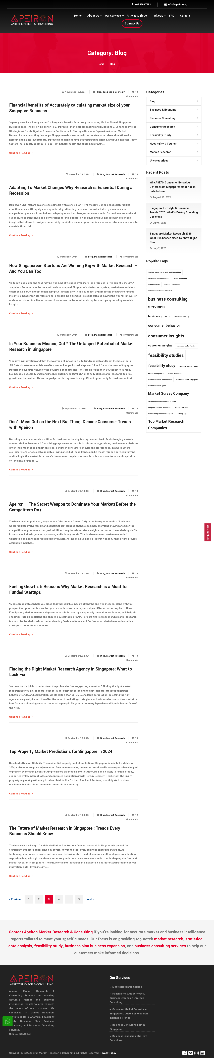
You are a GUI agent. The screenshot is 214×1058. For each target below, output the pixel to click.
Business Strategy (182, 317)
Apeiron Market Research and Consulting (164, 272)
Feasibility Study (160, 135)
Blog (98, 91)
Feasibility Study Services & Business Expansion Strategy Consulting (127, 998)
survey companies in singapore (160, 413)
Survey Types (183, 413)
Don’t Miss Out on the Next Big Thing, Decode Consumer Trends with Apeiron (70, 425)
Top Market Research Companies (166, 425)
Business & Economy (113, 91)
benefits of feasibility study (158, 278)
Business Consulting (163, 118)
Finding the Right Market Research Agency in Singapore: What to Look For (70, 672)
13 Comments (130, 256)
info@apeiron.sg (177, 4)
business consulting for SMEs (160, 290)
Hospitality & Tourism (163, 144)
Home (101, 64)
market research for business (160, 379)
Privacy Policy (108, 1053)
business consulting (172, 284)
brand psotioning (180, 278)
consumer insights (166, 336)
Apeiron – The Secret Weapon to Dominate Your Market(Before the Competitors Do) (72, 507)
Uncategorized (159, 161)
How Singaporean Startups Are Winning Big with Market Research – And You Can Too (73, 268)
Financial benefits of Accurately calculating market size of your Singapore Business (69, 108)
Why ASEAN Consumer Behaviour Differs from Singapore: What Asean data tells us (172, 187)
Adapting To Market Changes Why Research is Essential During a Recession (70, 190)
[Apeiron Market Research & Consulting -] (31, 19)
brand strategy (154, 284)
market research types (157, 385)
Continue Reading (20, 153)
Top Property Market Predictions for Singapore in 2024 (60, 752)
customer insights (160, 345)
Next (89, 899)
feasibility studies (166, 355)
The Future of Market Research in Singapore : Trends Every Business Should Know (64, 831)
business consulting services (168, 303)
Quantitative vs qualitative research (162, 401)
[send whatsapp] (8, 1021)
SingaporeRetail (181, 407)
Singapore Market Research (159, 407)
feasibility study (161, 365)
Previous (16, 899)
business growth (159, 316)
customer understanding (186, 346)
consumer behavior (164, 325)
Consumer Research (114, 408)
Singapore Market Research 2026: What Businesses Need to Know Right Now (173, 238)
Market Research (115, 174)
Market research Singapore (187, 379)
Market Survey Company (168, 393)
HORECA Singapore (156, 373)
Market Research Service (127, 987)
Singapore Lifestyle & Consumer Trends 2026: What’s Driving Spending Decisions (174, 212)
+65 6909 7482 (142, 4)
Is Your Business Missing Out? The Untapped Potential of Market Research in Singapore (71, 346)
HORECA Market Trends (189, 366)
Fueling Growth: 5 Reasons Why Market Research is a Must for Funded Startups (68, 589)
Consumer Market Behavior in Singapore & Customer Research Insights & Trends (129, 1014)
